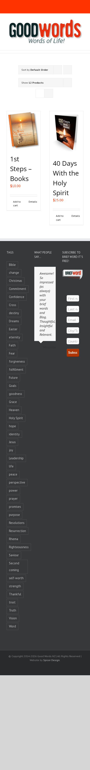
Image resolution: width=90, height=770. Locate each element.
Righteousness (19, 547)
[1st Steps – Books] (23, 130)
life (11, 466)
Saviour (14, 555)
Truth (12, 610)
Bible (12, 265)
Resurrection (17, 531)
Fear (12, 353)
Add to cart (17, 203)
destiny (14, 313)
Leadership (16, 458)
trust (12, 602)
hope (12, 426)
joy (11, 450)
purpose (14, 515)
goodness (15, 394)
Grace (13, 402)
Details (33, 201)
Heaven (14, 410)
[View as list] (48, 93)
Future (13, 378)
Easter (13, 329)
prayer (13, 498)
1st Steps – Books (21, 168)
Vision (13, 618)
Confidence (16, 297)
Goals (12, 386)
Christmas (15, 281)
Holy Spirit (16, 418)
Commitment (17, 289)
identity (14, 434)
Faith (12, 345)
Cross (12, 305)
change (14, 272)
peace (13, 474)
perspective (17, 482)
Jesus (12, 442)
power (13, 490)
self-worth (16, 578)
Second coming (14, 566)
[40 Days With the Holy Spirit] (66, 132)
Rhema (13, 539)
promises (15, 507)
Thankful (15, 594)
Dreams (14, 321)
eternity (14, 337)
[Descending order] (67, 69)
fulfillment (16, 369)
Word (12, 626)
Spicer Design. (51, 660)
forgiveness (17, 361)
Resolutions (16, 523)
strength (15, 586)
